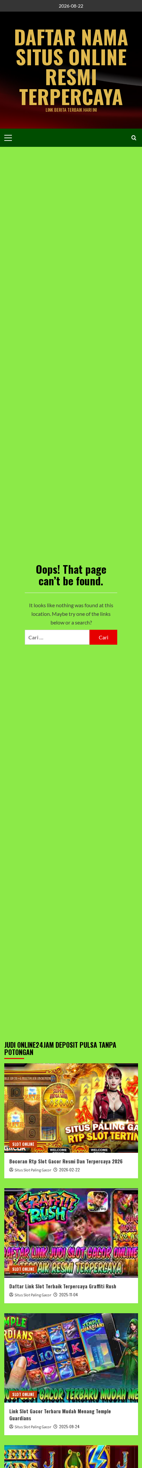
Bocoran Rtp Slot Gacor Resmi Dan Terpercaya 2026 (66, 1161)
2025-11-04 (68, 1294)
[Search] (134, 138)
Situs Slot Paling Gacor (33, 1170)
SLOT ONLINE (23, 1144)
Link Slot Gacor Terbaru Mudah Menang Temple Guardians (60, 1414)
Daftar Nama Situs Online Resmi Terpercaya (71, 66)
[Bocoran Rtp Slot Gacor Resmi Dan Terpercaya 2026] (71, 1108)
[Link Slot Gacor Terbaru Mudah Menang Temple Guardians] (71, 1358)
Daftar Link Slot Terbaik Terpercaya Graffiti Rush (62, 1286)
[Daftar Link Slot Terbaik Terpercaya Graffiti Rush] (71, 1233)
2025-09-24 (69, 1426)
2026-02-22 (69, 1169)
